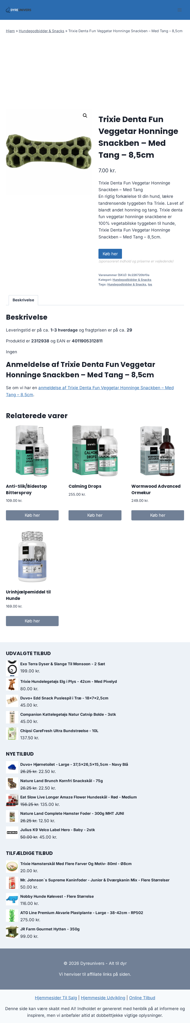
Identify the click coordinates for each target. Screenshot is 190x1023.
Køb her (110, 253)
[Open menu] (179, 10)
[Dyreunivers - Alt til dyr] (18, 10)
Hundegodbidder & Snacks (41, 31)
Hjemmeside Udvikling (103, 997)
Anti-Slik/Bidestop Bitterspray (26, 489)
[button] (85, 115)
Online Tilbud (142, 997)
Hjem (10, 31)
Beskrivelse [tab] (23, 300)
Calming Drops (85, 486)
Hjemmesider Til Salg (56, 997)
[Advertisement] (95, 72)
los (150, 284)
